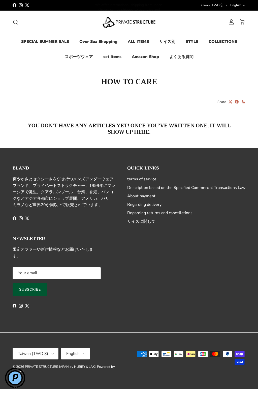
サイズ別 (167, 41)
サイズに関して (141, 221)
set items (112, 57)
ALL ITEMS (138, 41)
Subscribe (30, 289)
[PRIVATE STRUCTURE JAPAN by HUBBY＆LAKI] (129, 22)
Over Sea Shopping (98, 41)
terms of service (141, 179)
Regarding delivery (144, 204)
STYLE (192, 41)
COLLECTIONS (223, 41)
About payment (141, 196)
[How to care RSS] (243, 102)
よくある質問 (181, 57)
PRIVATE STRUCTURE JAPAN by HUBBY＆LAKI (60, 366)
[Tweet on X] (230, 102)
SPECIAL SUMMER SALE (45, 41)
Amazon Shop (145, 57)
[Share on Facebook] (237, 102)
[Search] (16, 22)
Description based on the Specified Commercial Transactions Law (186, 187)
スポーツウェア (79, 57)
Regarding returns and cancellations (159, 213)
